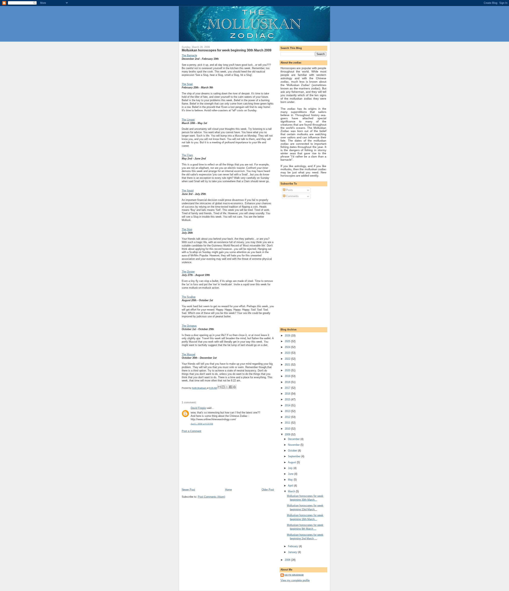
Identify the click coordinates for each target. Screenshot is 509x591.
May (291, 479)
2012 (288, 416)
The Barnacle (189, 55)
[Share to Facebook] (231, 387)
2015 (288, 399)
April (291, 485)
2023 (288, 352)
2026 (288, 335)
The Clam (187, 155)
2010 (288, 428)
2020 (288, 370)
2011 (288, 422)
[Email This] (219, 387)
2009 (288, 434)
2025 (288, 341)
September (294, 456)
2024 (288, 347)
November (294, 444)
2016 (288, 393)
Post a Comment (191, 431)
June (291, 473)
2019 (288, 376)
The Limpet (188, 119)
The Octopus (189, 325)
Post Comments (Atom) (211, 496)
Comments (292, 196)
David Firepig (198, 407)
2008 (288, 559)
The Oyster (188, 271)
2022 (288, 358)
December (294, 439)
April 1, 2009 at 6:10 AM (202, 424)
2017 (288, 387)
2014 (288, 405)
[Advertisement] (211, 460)
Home (228, 489)
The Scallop (188, 296)
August (292, 462)
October (293, 450)
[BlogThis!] (223, 387)
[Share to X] (227, 387)
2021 (288, 364)
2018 (288, 382)
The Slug (187, 229)
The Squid (187, 190)
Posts (289, 190)
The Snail (187, 84)
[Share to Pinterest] (234, 387)
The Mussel (188, 354)
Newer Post (188, 489)
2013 (288, 411)
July (290, 468)
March (292, 491)
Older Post (268, 489)
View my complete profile (295, 580)
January (293, 552)
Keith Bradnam (294, 575)
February (293, 546)
